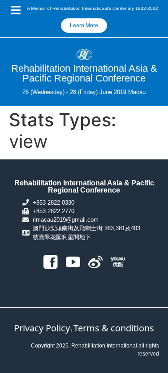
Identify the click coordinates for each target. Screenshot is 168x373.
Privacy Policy (42, 328)
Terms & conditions (113, 328)
